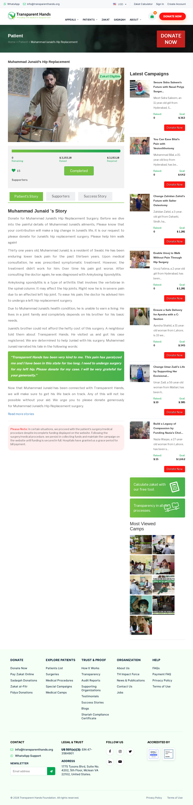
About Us (123, 668)
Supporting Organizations (91, 688)
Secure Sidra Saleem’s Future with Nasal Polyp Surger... (168, 87)
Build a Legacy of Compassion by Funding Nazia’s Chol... (168, 428)
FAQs (156, 668)
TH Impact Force (128, 674)
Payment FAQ (161, 674)
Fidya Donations (21, 692)
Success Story (95, 196)
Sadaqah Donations (23, 680)
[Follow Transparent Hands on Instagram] (120, 751)
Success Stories (92, 702)
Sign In (160, 4)
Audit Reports (90, 680)
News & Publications (131, 680)
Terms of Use (161, 686)
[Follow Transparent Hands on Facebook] (110, 751)
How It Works (90, 668)
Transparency (90, 674)
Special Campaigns (59, 686)
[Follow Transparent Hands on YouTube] (120, 761)
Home (12, 42)
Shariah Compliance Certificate (95, 716)
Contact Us (124, 686)
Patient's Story (26, 196)
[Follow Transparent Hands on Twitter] (130, 751)
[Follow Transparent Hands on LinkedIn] (110, 761)
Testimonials (90, 696)
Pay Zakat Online (22, 674)
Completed (79, 171)
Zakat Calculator (143, 4)
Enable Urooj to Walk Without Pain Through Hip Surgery (167, 258)
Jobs (120, 692)
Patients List (54, 668)
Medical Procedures (59, 680)
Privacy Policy (162, 680)
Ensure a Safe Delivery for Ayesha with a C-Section (167, 314)
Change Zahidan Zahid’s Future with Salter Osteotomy (169, 201)
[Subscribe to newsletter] (51, 771)
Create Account (176, 4)
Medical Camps (56, 692)
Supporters (61, 196)
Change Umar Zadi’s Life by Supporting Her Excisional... (169, 371)
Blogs (85, 708)
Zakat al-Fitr (19, 686)
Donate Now (172, 16)
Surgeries (52, 674)
